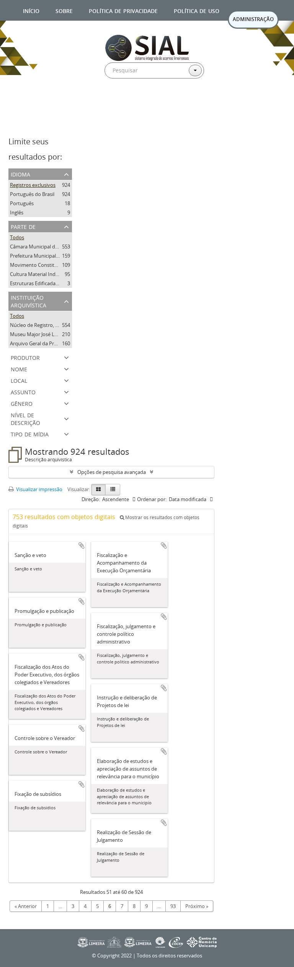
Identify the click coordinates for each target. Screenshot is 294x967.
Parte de (23, 226)
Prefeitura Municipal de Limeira (45, 255)
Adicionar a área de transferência (81, 545)
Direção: (91, 499)
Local (19, 380)
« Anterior (26, 906)
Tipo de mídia (30, 433)
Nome (19, 368)
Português (22, 203)
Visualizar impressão (38, 489)
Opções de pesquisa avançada (111, 472)
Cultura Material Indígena (39, 274)
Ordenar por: (152, 499)
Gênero (22, 403)
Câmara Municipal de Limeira (43, 246)
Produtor (25, 357)
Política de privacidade (123, 10)
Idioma (20, 173)
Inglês (16, 212)
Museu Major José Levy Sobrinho (47, 334)
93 (173, 906)
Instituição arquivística (28, 301)
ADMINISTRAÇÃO (253, 19)
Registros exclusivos (33, 184)
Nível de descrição (25, 418)
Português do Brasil (32, 194)
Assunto (23, 391)
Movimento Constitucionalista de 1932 (54, 264)
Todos (17, 237)
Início (31, 10)
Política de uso (196, 10)
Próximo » (196, 906)
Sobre (64, 10)
